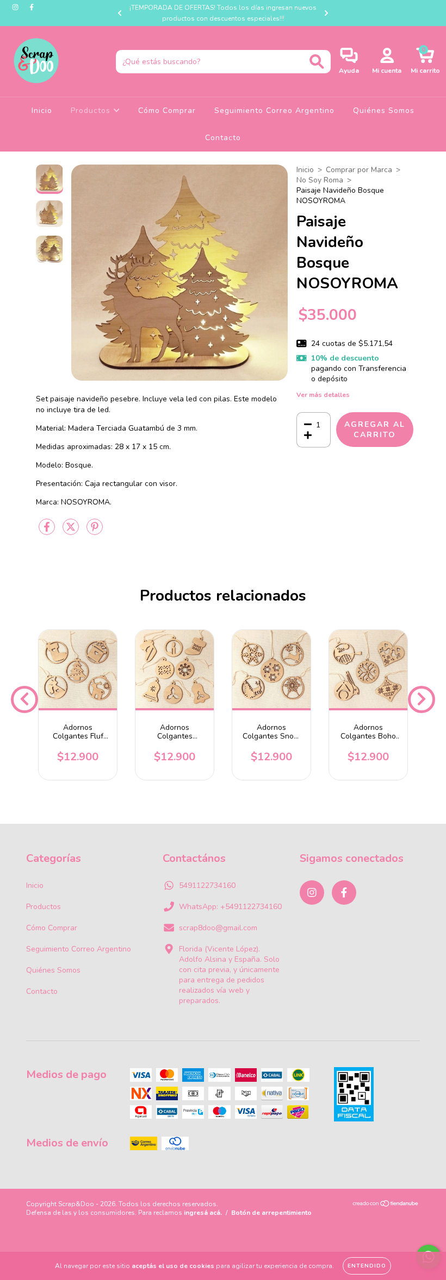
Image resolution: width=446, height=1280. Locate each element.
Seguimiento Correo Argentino (274, 110)
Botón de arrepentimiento (271, 1212)
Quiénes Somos (383, 110)
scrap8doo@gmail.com (218, 928)
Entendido (367, 1266)
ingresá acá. (203, 1212)
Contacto (223, 138)
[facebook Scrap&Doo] (31, 7)
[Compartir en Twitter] (72, 531)
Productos (92, 110)
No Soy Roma (319, 180)
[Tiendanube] (386, 1205)
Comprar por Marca (359, 170)
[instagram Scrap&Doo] (16, 7)
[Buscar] (317, 61)
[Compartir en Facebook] (48, 531)
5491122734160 (207, 885)
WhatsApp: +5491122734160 (230, 906)
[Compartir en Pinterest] (94, 531)
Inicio (42, 110)
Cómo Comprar (167, 110)
